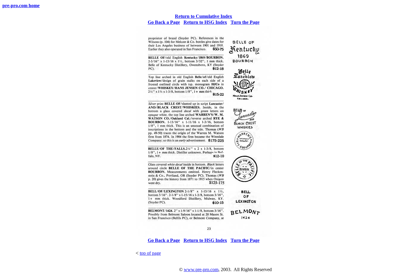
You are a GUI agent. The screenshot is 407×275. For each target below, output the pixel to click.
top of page (150, 253)
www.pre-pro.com (201, 269)
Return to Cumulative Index (203, 16)
